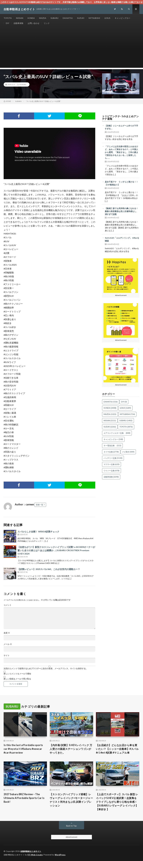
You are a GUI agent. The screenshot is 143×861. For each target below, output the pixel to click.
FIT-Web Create (35, 855)
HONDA (31, 18)
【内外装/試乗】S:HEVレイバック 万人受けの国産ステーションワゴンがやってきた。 (71, 749)
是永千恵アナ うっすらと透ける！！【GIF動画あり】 (121, 183)
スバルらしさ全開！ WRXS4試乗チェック (38, 531)
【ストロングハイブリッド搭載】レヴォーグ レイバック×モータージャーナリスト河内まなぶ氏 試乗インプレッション (71, 800)
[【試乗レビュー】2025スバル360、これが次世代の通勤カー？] (10, 573)
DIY (7, 23)
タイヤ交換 (111, 452)
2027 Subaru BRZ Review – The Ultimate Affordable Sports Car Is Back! (24, 798)
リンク (47, 23)
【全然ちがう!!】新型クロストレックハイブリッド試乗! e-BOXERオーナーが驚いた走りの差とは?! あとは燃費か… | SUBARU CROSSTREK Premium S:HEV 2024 (56, 550)
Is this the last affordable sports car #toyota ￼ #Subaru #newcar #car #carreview (23, 749)
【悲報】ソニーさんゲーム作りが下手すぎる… (121, 127)
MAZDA (42, 18)
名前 (7, 633)
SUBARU (54, 18)
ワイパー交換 (111, 470)
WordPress (60, 855)
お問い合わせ (33, 23)
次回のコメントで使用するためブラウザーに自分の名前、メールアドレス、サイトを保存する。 (46, 668)
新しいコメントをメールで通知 (17, 674)
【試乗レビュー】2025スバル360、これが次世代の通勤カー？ (49, 569)
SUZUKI (80, 18)
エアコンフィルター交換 (117, 433)
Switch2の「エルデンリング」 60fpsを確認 (122, 239)
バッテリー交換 (113, 458)
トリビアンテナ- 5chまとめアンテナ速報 (120, 117)
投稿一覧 (39, 505)
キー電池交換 (112, 445)
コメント (7, 605)
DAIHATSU (68, 18)
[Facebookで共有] (19, 115)
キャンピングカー (122, 18)
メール (8, 644)
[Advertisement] (72, 48)
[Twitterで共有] (49, 115)
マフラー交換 (111, 464)
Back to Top (71, 826)
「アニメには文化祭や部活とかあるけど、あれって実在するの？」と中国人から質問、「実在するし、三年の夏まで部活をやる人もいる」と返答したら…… (121, 152)
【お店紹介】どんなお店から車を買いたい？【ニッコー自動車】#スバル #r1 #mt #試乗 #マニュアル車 (117, 749)
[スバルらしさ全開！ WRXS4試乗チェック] (10, 536)
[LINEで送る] (80, 115)
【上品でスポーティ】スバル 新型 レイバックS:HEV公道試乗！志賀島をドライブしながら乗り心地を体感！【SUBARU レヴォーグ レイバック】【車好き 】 (117, 802)
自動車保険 (18, 23)
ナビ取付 (128, 452)
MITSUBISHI (94, 18)
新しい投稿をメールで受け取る (17, 679)
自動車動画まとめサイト (30, 851)
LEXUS (107, 18)
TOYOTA (8, 18)
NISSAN (19, 18)
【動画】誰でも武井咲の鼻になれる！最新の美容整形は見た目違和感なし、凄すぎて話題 (121, 211)
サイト (6, 655)
